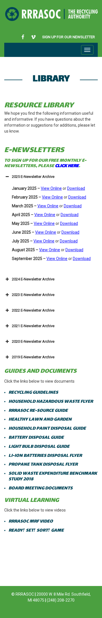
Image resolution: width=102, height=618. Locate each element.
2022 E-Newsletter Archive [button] (33, 310)
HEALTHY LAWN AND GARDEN (40, 419)
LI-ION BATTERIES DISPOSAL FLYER (45, 456)
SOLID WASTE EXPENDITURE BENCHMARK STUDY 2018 (52, 476)
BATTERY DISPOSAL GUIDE (36, 438)
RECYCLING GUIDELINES (33, 393)
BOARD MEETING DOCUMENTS (40, 488)
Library (51, 79)
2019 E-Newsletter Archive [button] (33, 357)
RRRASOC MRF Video (31, 521)
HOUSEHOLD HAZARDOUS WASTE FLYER (51, 402)
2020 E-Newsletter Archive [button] (33, 341)
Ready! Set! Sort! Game (36, 531)
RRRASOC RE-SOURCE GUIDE (38, 411)
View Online (51, 188)
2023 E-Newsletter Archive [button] (33, 295)
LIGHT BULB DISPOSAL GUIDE (38, 447)
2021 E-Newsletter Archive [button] (33, 326)
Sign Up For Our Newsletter (68, 37)
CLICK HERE (67, 166)
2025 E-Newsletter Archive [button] (33, 176)
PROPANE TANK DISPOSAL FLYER (43, 465)
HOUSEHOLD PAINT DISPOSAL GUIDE (47, 429)
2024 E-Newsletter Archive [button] (33, 279)
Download (76, 188)
